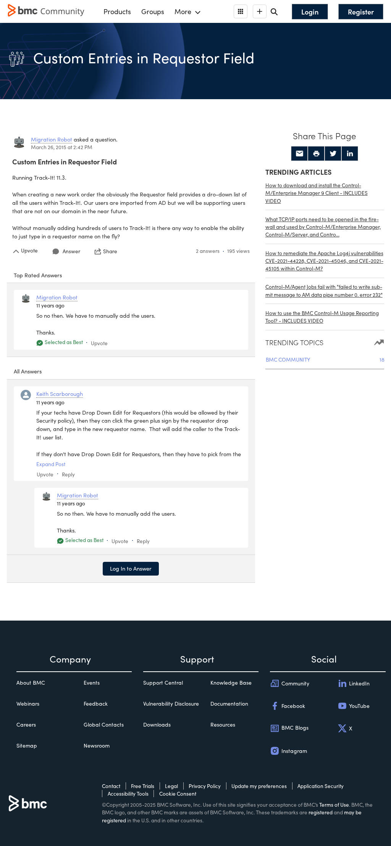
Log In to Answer (131, 568)
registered (321, 812)
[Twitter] (333, 153)
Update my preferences (259, 786)
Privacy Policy (205, 786)
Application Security (320, 786)
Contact (111, 786)
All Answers (28, 371)
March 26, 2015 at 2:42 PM (61, 147)
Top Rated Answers (38, 275)
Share (110, 251)
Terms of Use (334, 804)
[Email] (299, 153)
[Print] (316, 153)
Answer (71, 251)
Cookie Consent (177, 793)
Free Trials (142, 786)
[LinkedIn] (350, 153)
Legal (171, 786)
